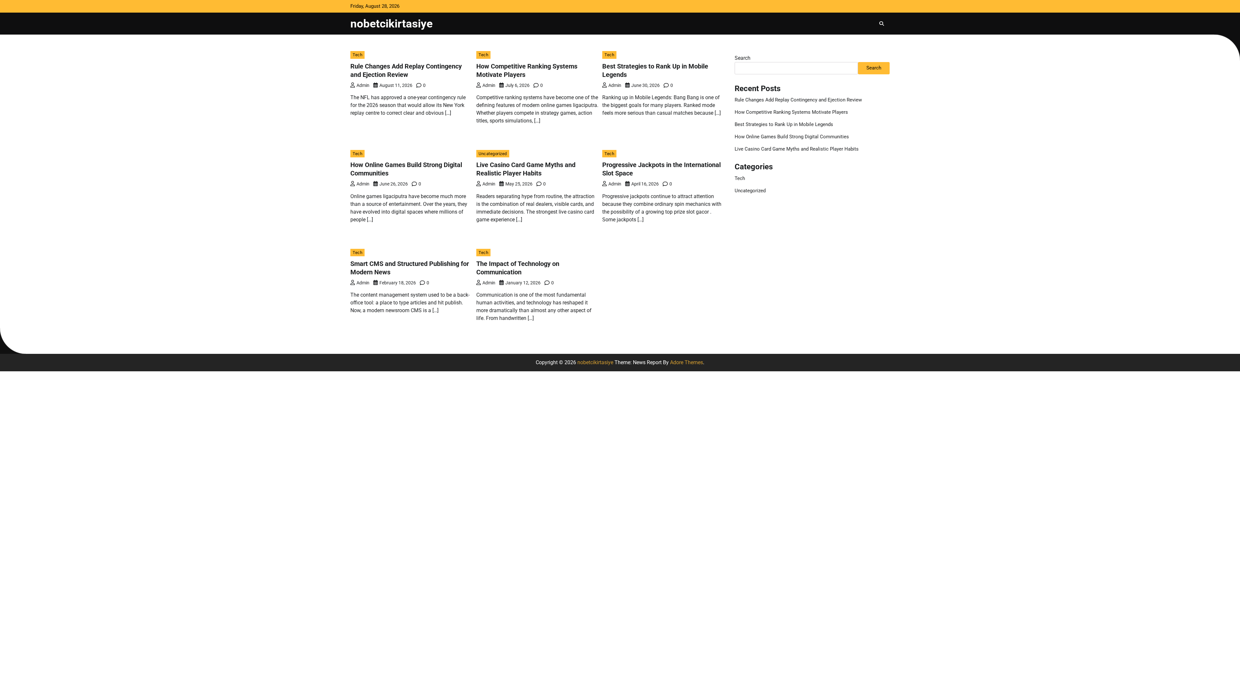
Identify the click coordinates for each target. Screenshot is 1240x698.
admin (362, 85)
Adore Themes (686, 362)
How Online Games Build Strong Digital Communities (792, 137)
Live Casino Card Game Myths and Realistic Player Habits (797, 149)
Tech (357, 54)
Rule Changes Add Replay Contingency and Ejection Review (798, 100)
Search (742, 58)
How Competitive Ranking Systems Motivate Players (791, 112)
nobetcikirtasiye (391, 23)
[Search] (881, 23)
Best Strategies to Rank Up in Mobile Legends (784, 124)
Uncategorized (493, 153)
